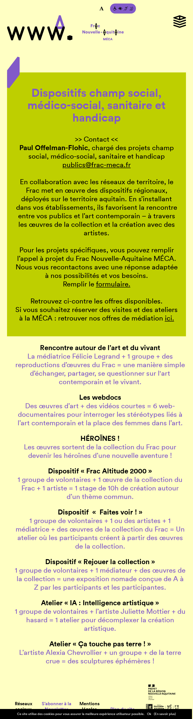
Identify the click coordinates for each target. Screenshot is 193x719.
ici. (169, 318)
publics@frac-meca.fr (96, 164)
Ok (149, 714)
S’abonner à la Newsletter (56, 706)
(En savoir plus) (165, 714)
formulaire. (113, 284)
